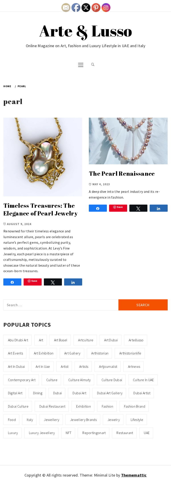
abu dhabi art (18, 340)
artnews (134, 366)
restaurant (124, 433)
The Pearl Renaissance (122, 173)
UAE (147, 433)
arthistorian (99, 353)
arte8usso (136, 340)
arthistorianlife (130, 353)
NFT (68, 433)
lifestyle (137, 419)
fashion (107, 406)
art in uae (43, 366)
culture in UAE (143, 380)
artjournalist (108, 366)
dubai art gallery (109, 393)
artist (64, 366)
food (12, 419)
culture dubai (112, 380)
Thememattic (134, 475)
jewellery (51, 419)
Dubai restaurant (52, 406)
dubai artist (141, 393)
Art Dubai (111, 340)
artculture (85, 340)
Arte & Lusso (85, 30)
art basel (60, 340)
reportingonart (94, 433)
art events (15, 353)
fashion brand (134, 406)
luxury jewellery (42, 433)
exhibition (83, 406)
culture (51, 380)
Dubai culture (18, 406)
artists (83, 366)
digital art (15, 393)
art (41, 340)
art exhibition (43, 353)
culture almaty (79, 380)
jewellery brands (83, 419)
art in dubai (16, 366)
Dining (37, 393)
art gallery (72, 353)
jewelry (114, 419)
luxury (13, 433)
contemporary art (21, 380)
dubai (57, 393)
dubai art (79, 393)
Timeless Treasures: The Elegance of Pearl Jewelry (40, 209)
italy (30, 419)
